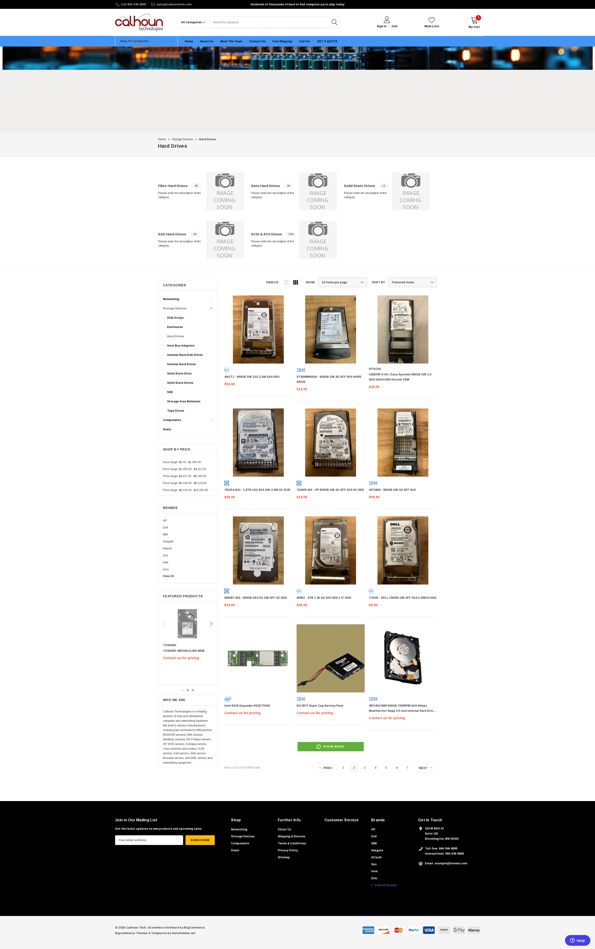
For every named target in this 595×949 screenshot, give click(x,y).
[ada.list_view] (286, 282)
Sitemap (284, 857)
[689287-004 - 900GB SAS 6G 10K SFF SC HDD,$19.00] (258, 550)
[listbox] (412, 282)
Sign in (381, 26)
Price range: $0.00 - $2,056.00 (182, 462)
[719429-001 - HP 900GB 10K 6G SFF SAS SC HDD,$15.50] (331, 442)
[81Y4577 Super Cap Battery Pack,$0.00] (331, 658)
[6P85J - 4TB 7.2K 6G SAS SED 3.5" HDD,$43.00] (331, 550)
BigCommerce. (195, 927)
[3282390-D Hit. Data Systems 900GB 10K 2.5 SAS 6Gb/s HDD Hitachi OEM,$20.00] (403, 329)
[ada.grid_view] (295, 282)
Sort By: (379, 282)
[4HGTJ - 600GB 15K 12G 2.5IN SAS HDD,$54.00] (258, 329)
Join (394, 26)
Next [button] (211, 624)
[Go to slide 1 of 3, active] (183, 690)
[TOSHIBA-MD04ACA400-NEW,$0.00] (187, 623)
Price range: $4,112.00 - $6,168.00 (184, 476)
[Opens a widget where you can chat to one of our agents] (577, 941)
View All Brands (385, 885)
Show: (310, 282)
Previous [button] (164, 624)
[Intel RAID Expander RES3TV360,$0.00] (258, 658)
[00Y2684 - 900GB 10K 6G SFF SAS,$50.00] (403, 442)
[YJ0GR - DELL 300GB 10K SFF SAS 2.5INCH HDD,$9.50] (403, 550)
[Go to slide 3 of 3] (193, 690)
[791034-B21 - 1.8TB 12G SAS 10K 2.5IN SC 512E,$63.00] (258, 442)
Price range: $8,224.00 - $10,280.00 (185, 490)
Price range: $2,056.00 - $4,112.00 (184, 469)
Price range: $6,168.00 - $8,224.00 (184, 483)
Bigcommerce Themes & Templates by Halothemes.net (155, 933)
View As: (272, 282)
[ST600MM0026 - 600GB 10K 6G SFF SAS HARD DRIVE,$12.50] (331, 329)
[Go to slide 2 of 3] (188, 690)
